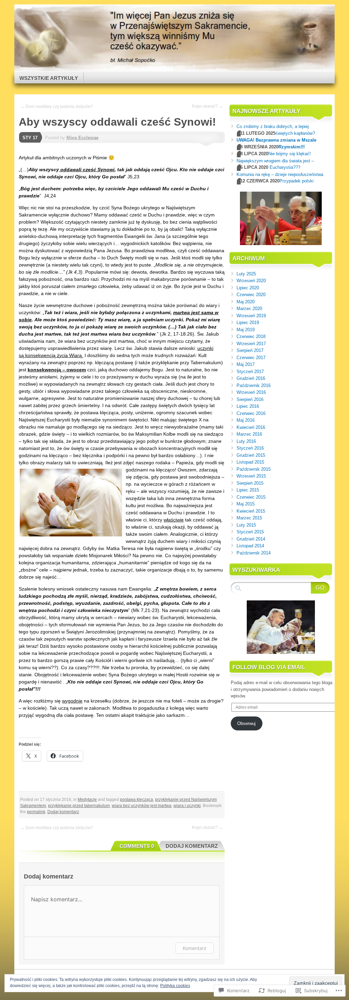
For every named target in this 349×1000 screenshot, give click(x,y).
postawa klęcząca (136, 799)
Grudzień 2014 (251, 539)
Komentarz (195, 948)
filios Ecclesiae (82, 137)
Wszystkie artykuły (48, 78)
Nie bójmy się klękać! (289, 153)
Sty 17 (29, 137)
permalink (36, 811)
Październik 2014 (254, 552)
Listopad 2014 (250, 545)
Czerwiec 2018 (251, 336)
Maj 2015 (246, 503)
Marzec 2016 (249, 434)
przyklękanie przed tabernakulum (79, 805)
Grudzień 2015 (251, 455)
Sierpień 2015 (250, 483)
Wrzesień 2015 (251, 476)
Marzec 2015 (249, 517)
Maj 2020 (246, 301)
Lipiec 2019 (248, 322)
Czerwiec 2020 (251, 294)
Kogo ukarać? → (207, 106)
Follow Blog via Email (268, 667)
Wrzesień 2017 (251, 343)
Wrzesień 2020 (251, 280)
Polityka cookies (175, 985)
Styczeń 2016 (250, 448)
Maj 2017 (246, 364)
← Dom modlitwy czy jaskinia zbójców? (56, 106)
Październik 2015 (254, 469)
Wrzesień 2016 (251, 392)
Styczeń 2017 (250, 371)
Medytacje (87, 799)
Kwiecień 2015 (251, 511)
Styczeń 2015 (250, 531)
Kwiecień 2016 (251, 427)
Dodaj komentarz (63, 811)
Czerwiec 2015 (251, 497)
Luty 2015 (246, 525)
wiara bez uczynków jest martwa (141, 805)
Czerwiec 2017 (251, 357)
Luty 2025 (246, 273)
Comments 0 (137, 846)
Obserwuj (246, 723)
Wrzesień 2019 (251, 315)
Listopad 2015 (250, 462)
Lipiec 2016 (248, 406)
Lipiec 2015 (248, 490)
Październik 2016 (254, 385)
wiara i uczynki (187, 805)
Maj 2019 (246, 329)
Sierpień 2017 (250, 350)
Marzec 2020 (249, 308)
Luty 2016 (246, 441)
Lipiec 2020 (248, 287)
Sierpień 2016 (250, 399)
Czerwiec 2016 (251, 413)
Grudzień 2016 (251, 378)
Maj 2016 (246, 420)
